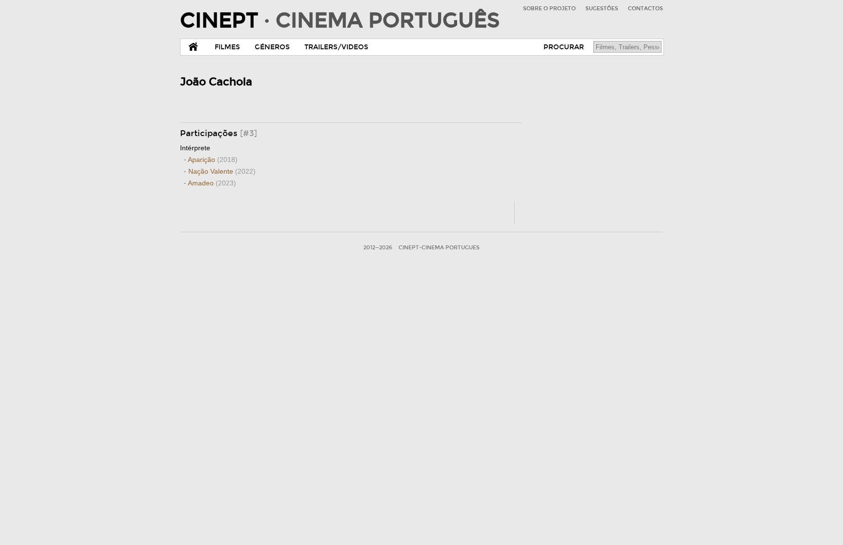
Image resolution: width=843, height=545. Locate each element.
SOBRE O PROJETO (549, 8)
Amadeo (212, 183)
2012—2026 (377, 247)
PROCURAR (563, 47)
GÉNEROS (272, 47)
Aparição (213, 159)
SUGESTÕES (601, 8)
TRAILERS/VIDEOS (336, 47)
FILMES (227, 47)
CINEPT (340, 20)
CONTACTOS (645, 8)
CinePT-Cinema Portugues (439, 247)
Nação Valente (222, 171)
